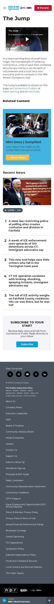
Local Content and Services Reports (24, 567)
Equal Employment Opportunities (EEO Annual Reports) (26, 505)
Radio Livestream (14, 480)
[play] (4, 600)
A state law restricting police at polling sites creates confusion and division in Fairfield (28, 226)
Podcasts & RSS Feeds (17, 474)
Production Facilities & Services (21, 561)
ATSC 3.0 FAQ (29, 396)
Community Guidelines (17, 493)
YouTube (34, 91)
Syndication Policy (15, 549)
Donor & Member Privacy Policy (22, 512)
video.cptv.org (11, 91)
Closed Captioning (15, 537)
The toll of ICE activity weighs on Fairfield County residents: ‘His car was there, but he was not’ (29, 300)
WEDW (23, 390)
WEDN (16, 390)
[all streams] (50, 600)
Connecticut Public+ (25, 88)
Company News (14, 407)
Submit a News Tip (15, 462)
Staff (8, 420)
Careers (9, 444)
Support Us (11, 456)
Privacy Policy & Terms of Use (21, 518)
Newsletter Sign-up (15, 468)
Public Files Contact (14, 396)
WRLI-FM (34, 393)
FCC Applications (14, 543)
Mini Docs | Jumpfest (23, 142)
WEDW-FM (10, 393)
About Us (10, 401)
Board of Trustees (15, 426)
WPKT (26, 393)
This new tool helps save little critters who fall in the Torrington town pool (29, 263)
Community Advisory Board (20, 432)
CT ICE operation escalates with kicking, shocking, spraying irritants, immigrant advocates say (28, 281)
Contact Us (11, 450)
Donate (44, 8)
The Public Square (15, 573)
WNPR (19, 393)
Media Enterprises (15, 438)
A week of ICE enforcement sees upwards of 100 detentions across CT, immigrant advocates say (28, 245)
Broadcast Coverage (16, 531)
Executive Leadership (16, 413)
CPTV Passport (13, 499)
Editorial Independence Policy (21, 555)
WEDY (30, 390)
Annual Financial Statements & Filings (24, 524)
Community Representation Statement (26, 486)
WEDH (9, 390)
